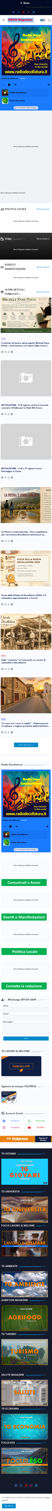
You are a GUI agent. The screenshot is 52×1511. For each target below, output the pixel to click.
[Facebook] (2, 352)
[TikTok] (39, 12)
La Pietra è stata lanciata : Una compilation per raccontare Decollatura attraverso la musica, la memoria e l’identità (24, 533)
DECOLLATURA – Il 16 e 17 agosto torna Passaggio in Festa (21, 470)
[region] (26, 97)
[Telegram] (12, 352)
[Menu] (3, 20)
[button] (42, 20)
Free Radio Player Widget (27, 108)
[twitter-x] (18, 12)
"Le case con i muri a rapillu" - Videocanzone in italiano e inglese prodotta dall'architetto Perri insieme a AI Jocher (24, 725)
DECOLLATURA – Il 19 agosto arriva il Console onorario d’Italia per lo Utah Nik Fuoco (24, 406)
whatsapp (40, 1121)
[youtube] (23, 12)
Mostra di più (42, 209)
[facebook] (13, 12)
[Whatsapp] (9, 352)
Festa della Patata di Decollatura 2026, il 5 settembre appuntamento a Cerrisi (23, 596)
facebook (15, 1121)
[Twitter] (5, 352)
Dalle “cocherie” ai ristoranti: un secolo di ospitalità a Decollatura (23, 661)
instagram (15, 1128)
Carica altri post (25, 745)
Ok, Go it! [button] (9, 1506)
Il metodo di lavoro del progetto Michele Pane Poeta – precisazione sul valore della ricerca (25, 344)
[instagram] (28, 12)
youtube (40, 1128)
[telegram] (33, 12)
